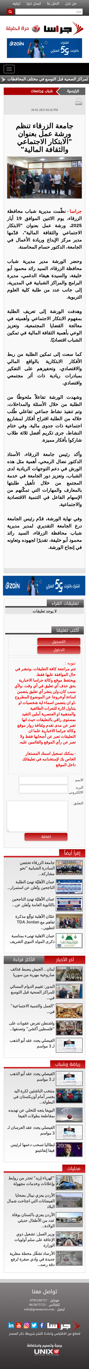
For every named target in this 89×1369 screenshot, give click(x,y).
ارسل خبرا (33, 3)
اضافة (46, 836)
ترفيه (16, 3)
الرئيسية (73, 91)
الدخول (59, 649)
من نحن (70, 3)
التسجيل (59, 641)
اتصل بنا (53, 3)
